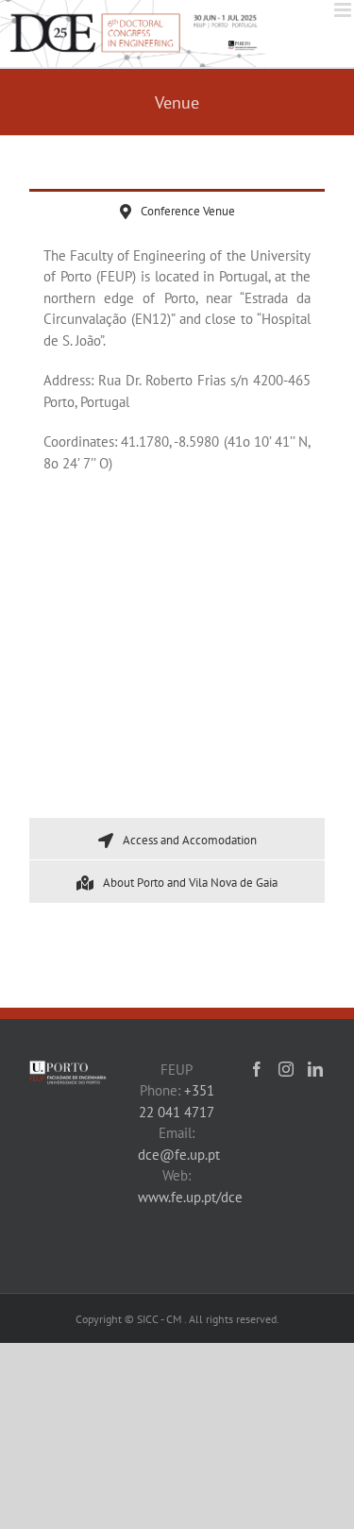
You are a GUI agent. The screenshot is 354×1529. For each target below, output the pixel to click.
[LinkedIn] (315, 1069)
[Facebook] (256, 1069)
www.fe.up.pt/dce (190, 1197)
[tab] (177, 210)
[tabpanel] (177, 524)
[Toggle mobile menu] (344, 10)
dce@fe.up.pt (179, 1155)
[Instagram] (286, 1069)
